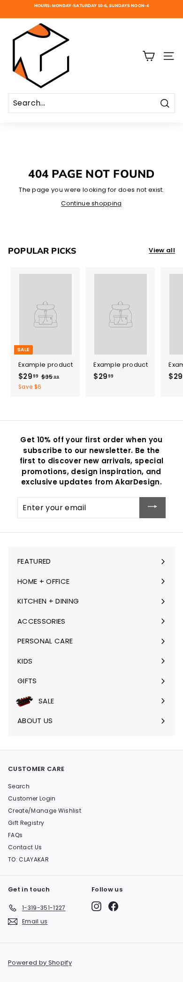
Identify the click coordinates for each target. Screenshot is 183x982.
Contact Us (25, 847)
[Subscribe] (152, 507)
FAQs (15, 835)
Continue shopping (91, 203)
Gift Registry (26, 823)
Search (19, 786)
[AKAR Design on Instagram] (96, 906)
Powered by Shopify (40, 962)
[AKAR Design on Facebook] (113, 906)
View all (162, 250)
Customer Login (32, 798)
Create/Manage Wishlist (44, 811)
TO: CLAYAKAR (28, 859)
